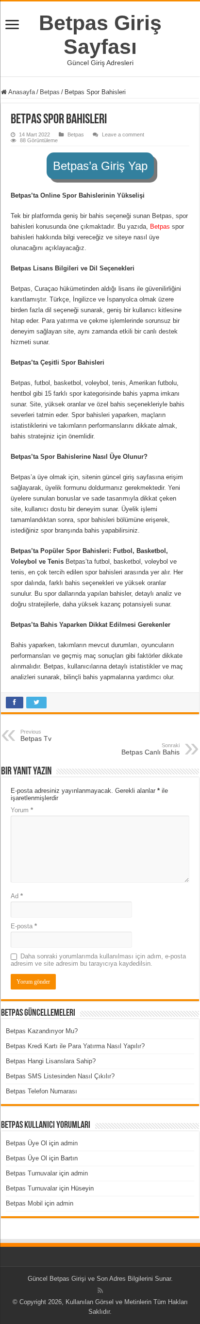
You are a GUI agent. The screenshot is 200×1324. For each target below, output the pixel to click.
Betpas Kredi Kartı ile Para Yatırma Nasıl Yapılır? (75, 1046)
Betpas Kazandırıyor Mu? (42, 1031)
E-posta (24, 926)
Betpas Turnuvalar (31, 1173)
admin (69, 1143)
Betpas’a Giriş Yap (100, 165)
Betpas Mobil (24, 1203)
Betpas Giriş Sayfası (100, 34)
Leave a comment (123, 134)
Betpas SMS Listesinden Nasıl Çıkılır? (60, 1076)
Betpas (50, 92)
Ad (17, 896)
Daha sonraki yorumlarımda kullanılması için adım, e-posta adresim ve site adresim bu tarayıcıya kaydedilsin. (98, 960)
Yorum (22, 810)
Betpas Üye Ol (26, 1143)
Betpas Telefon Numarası (41, 1091)
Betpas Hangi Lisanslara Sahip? (51, 1061)
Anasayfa (21, 92)
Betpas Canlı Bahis (150, 749)
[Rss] (100, 1290)
